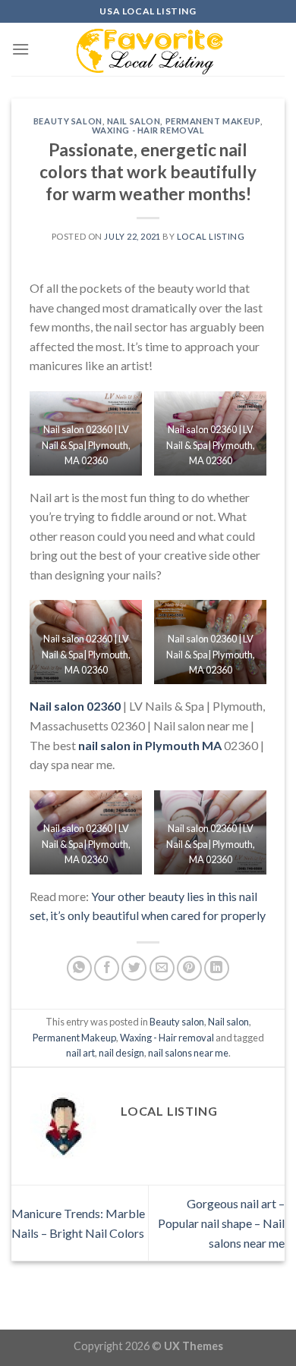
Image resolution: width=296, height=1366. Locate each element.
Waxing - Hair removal (148, 130)
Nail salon (134, 121)
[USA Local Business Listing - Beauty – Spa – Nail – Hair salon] (148, 49)
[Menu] (20, 49)
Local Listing (210, 236)
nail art (80, 1053)
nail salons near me (188, 1053)
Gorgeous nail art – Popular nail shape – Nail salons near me (221, 1222)
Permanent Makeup (212, 121)
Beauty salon (67, 121)
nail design (121, 1053)
